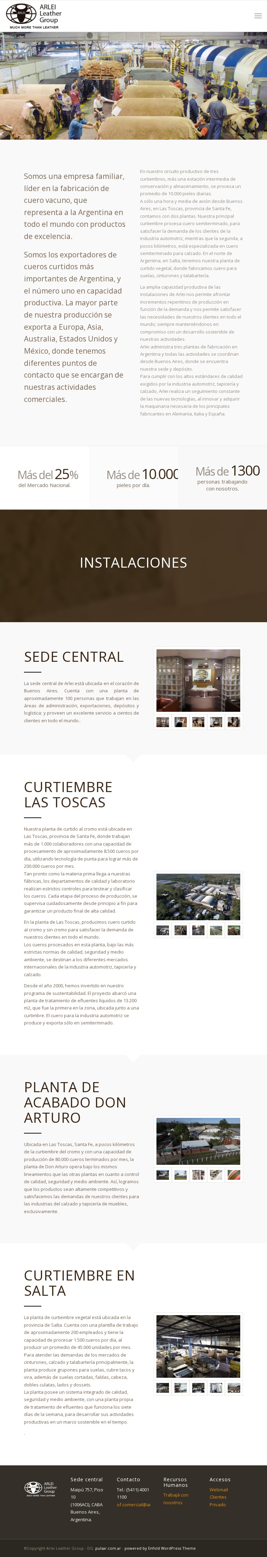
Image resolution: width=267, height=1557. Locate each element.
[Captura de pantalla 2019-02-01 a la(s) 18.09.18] (234, 722)
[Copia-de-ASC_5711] (198, 1175)
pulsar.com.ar (108, 1548)
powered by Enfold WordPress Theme (160, 1548)
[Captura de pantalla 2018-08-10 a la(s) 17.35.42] (234, 1387)
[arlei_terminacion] (234, 1175)
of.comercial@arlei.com (141, 1504)
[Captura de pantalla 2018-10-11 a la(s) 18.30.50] (234, 930)
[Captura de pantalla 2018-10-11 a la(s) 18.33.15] (198, 1141)
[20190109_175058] (198, 680)
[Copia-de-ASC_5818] (216, 1175)
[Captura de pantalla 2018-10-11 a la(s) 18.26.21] (198, 897)
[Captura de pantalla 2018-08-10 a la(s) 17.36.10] (216, 1387)
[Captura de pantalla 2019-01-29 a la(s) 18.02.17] (180, 722)
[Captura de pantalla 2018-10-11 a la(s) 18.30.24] (216, 930)
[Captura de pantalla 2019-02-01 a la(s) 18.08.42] (216, 722)
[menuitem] (258, 16)
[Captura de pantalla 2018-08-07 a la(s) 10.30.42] (180, 1175)
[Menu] (258, 16)
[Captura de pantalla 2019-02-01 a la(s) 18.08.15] (198, 722)
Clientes (218, 1497)
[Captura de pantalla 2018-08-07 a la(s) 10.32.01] (180, 1387)
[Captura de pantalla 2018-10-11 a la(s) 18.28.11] (198, 930)
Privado (218, 1504)
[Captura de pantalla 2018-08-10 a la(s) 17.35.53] (198, 1387)
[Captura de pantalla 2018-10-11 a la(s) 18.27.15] (180, 930)
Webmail (219, 1489)
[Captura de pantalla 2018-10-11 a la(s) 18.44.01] (198, 1346)
